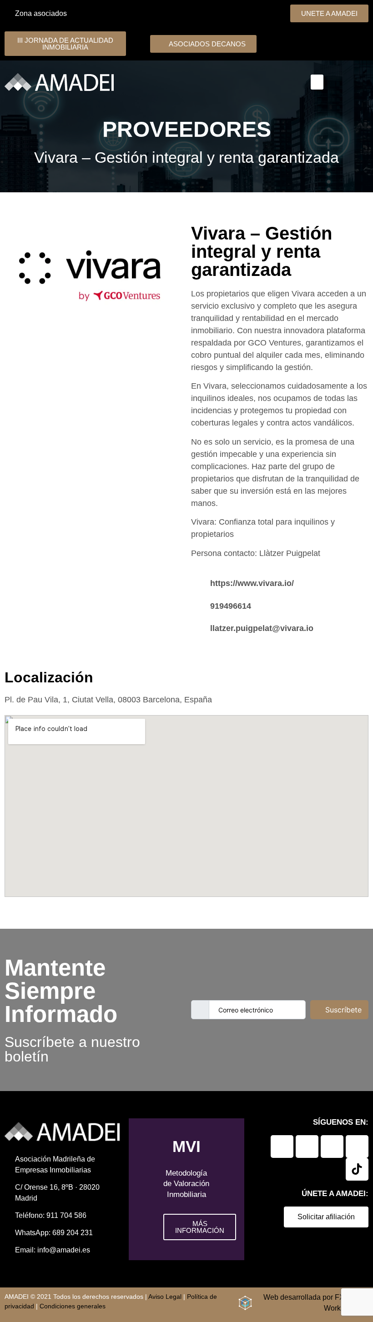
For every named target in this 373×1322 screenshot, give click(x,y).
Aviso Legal (164, 1296)
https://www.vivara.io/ (252, 583)
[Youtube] (357, 1146)
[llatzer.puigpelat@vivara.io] (197, 627)
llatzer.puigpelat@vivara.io (261, 628)
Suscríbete (343, 1009)
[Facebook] (307, 1146)
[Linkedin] (282, 1146)
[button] (317, 82)
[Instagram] (332, 1146)
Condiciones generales (73, 1306)
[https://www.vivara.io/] (197, 582)
